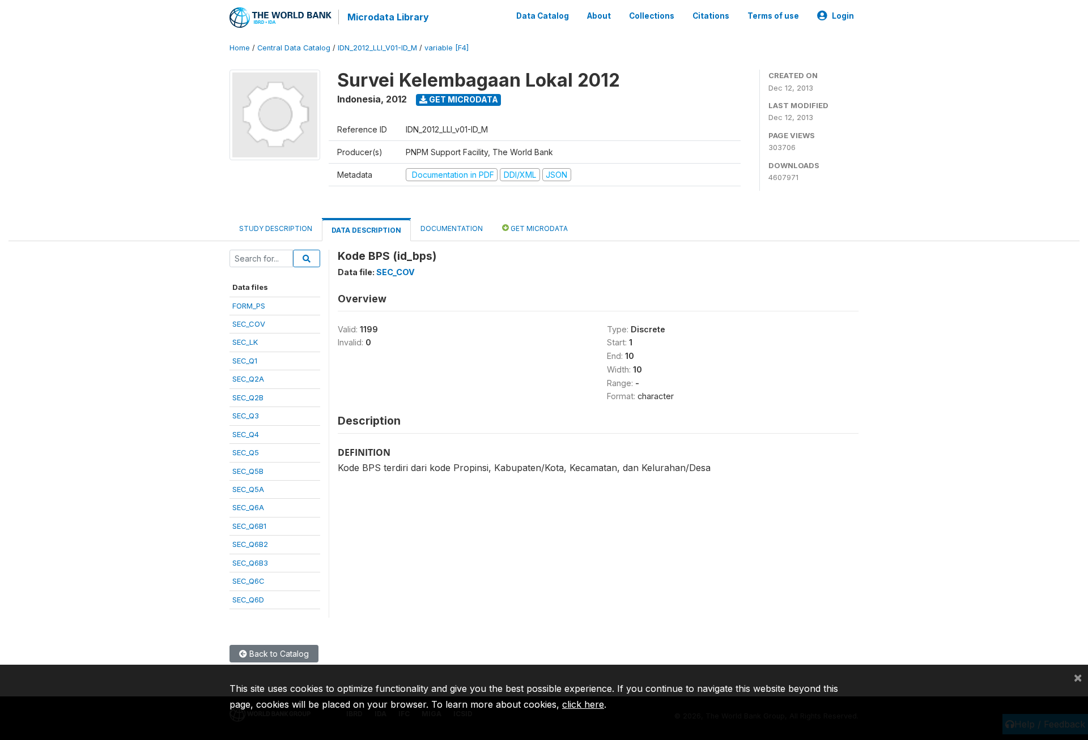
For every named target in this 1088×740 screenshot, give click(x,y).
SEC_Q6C (248, 580)
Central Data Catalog (293, 48)
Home (240, 48)
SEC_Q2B (248, 397)
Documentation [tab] (451, 228)
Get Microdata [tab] (538, 228)
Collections (651, 15)
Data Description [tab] (366, 230)
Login (843, 15)
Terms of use (773, 15)
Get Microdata (462, 99)
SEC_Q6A (248, 507)
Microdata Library (388, 17)
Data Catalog (542, 15)
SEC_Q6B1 (249, 526)
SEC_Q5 (245, 452)
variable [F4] (446, 48)
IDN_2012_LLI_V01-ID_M (377, 48)
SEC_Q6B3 (250, 562)
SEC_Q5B (248, 471)
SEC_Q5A (248, 489)
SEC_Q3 (245, 415)
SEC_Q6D (248, 599)
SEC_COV (248, 323)
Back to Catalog (278, 653)
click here (583, 704)
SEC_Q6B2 (250, 544)
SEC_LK (245, 342)
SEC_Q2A (248, 378)
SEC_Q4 (245, 434)
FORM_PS (248, 305)
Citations (710, 15)
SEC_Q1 (244, 360)
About (599, 15)
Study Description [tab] (275, 228)
